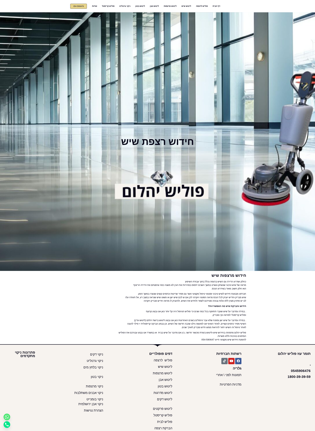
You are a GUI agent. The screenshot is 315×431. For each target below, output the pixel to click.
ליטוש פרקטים (162, 408)
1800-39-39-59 (299, 377)
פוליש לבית (164, 421)
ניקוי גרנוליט (124, 6)
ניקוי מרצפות (94, 386)
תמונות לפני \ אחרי (228, 375)
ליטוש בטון (140, 6)
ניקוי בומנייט (95, 399)
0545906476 (301, 371)
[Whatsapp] (7, 417)
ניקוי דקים (96, 354)
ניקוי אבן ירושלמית (90, 404)
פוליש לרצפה (202, 6)
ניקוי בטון (97, 376)
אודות (94, 6)
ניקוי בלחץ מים (93, 367)
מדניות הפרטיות (230, 384)
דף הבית (216, 6)
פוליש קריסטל (108, 6)
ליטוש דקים (164, 399)
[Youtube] (231, 361)
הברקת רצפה (162, 428)
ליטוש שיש (186, 6)
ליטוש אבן (154, 6)
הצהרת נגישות (93, 410)
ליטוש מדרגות (162, 393)
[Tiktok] (224, 361)
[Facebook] (238, 361)
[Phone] (7, 424)
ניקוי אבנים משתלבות (88, 393)
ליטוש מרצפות (170, 6)
